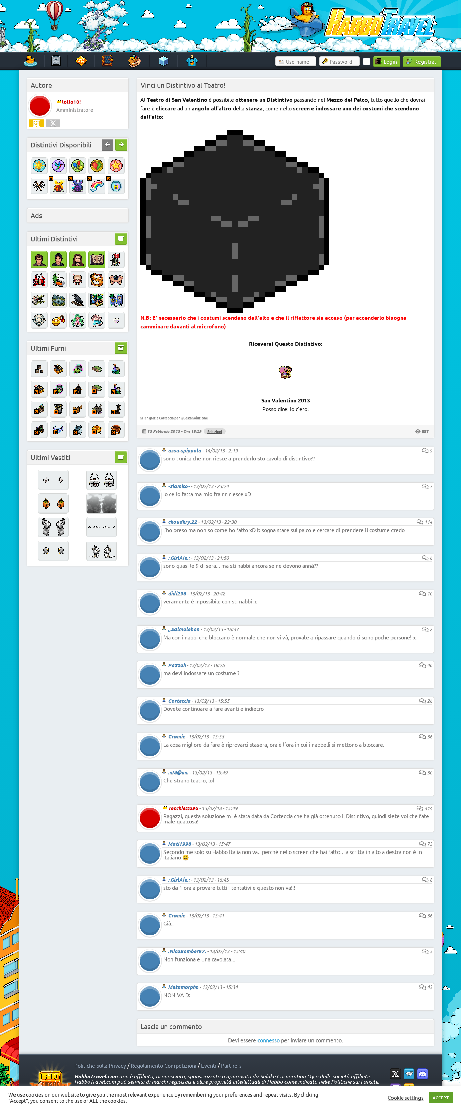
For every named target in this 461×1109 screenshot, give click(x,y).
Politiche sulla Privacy (100, 1065)
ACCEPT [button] (441, 1097)
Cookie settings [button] (406, 1097)
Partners (231, 1065)
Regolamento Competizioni (163, 1065)
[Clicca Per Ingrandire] (234, 310)
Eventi (208, 1065)
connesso (268, 1039)
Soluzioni (214, 431)
